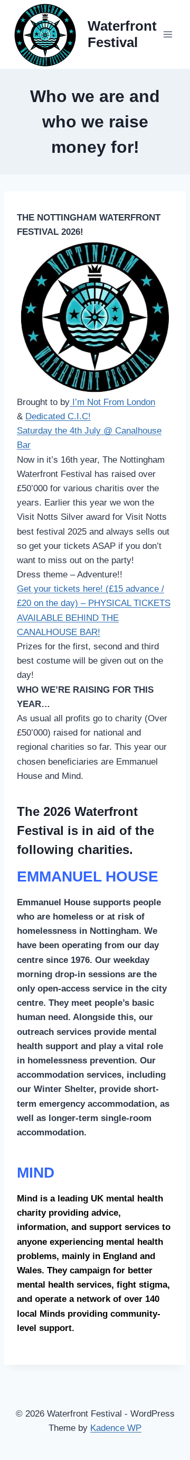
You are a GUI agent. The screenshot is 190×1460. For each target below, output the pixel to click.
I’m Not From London (112, 402)
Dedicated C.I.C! (58, 416)
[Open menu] (167, 34)
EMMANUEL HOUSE (87, 876)
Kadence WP (115, 1428)
